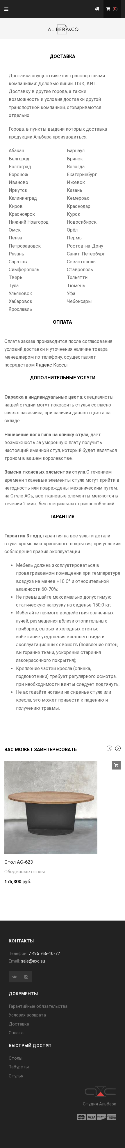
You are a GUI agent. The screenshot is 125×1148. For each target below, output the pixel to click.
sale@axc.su (33, 961)
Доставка (19, 1024)
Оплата (16, 1032)
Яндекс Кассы (52, 365)
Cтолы (15, 1058)
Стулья (16, 1076)
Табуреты (19, 1067)
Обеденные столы (24, 871)
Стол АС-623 (18, 862)
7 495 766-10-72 (44, 953)
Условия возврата (27, 1015)
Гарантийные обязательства (38, 1006)
